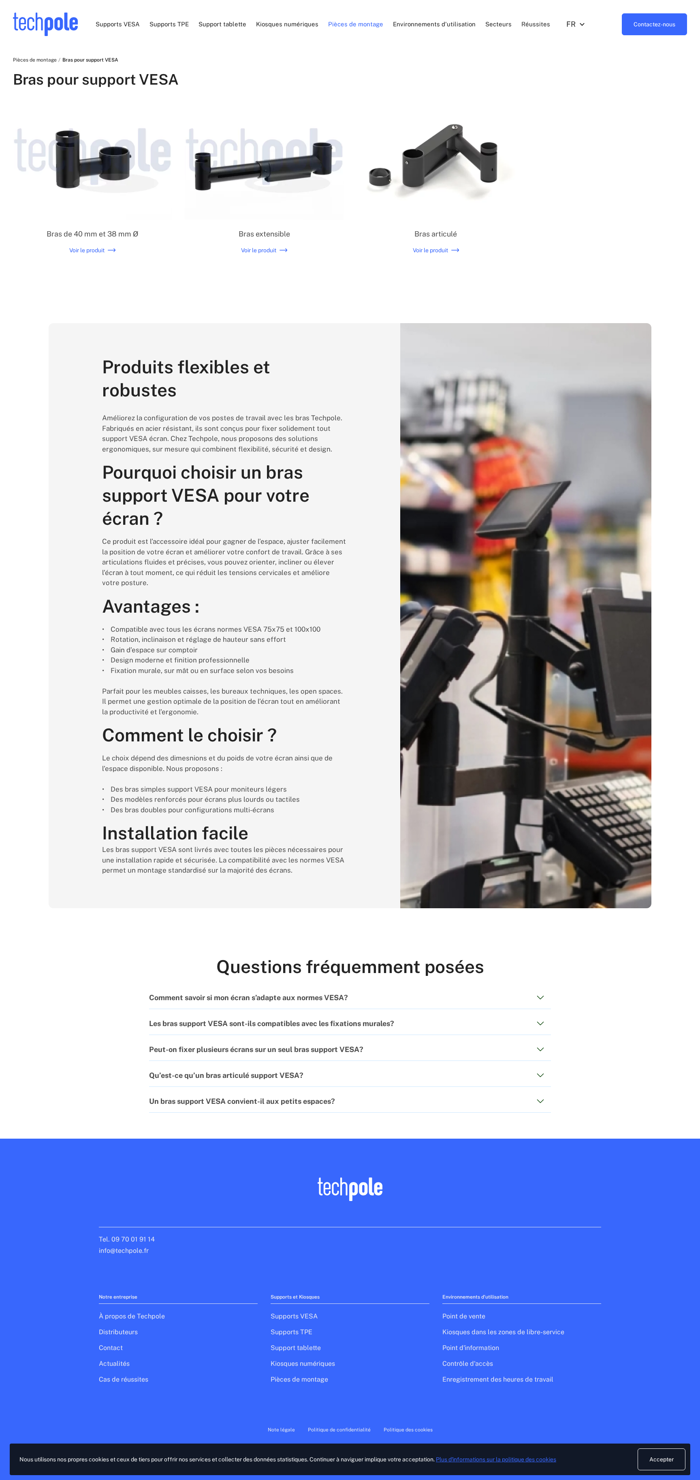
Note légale (281, 1430)
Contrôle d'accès (467, 1363)
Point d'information (470, 1348)
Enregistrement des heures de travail (497, 1379)
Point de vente (463, 1316)
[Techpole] (45, 24)
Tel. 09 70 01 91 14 (127, 1239)
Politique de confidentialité (339, 1430)
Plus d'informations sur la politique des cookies (496, 1459)
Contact (111, 1348)
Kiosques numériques (287, 24)
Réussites (535, 24)
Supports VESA (118, 24)
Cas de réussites (123, 1379)
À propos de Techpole (132, 1316)
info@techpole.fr (124, 1250)
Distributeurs (118, 1332)
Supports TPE (169, 24)
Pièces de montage (355, 24)
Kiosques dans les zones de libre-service (503, 1332)
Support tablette (222, 24)
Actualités (114, 1363)
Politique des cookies (408, 1430)
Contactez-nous (654, 24)
